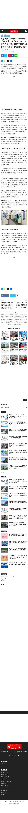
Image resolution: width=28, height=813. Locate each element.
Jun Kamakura (4, 51)
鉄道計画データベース (5, 785)
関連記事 (11, 328)
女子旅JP (3, 794)
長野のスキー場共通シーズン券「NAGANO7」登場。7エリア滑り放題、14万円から (18, 416)
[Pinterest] (9, 55)
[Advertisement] (14, 15)
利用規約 (5, 801)
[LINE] (15, 55)
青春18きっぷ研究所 (5, 776)
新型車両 (8, 36)
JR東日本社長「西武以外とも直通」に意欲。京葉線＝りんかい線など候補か (23, 363)
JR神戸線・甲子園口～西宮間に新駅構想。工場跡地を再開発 (5, 362)
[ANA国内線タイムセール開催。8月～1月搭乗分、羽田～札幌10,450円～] (4, 565)
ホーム (2, 34)
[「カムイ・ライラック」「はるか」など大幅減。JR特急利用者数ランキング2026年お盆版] (5, 345)
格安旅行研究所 (4, 774)
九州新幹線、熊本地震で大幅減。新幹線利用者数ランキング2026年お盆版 (14, 350)
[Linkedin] (12, 55)
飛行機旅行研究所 (5, 779)
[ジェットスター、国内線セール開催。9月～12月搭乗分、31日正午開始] (4, 550)
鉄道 (2, 36)
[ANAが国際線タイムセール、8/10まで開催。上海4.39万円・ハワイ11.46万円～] (4, 543)
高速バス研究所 (4, 783)
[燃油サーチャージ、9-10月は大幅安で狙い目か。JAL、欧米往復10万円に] (4, 431)
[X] (5, 55)
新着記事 (16, 328)
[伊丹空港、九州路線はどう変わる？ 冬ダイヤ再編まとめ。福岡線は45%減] (4, 460)
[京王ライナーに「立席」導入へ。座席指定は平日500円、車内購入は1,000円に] (14, 334)
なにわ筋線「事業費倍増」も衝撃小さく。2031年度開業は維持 (5, 338)
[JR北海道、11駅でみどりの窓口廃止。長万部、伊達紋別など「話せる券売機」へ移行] (14, 358)
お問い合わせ (21, 801)
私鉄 (4, 36)
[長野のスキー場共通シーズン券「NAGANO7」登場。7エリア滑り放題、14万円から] (4, 417)
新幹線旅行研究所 (5, 772)
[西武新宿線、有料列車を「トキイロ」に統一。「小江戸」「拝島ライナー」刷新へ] (23, 345)
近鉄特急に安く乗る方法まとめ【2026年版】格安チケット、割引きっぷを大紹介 (17, 524)
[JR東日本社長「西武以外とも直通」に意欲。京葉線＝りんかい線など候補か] (23, 358)
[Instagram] (12, 756)
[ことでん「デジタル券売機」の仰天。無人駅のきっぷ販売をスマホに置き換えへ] (23, 334)
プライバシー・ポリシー (13, 801)
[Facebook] (2, 55)
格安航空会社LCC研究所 (6, 781)
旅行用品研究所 (4, 790)
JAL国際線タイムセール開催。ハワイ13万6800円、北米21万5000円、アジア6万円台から (18, 557)
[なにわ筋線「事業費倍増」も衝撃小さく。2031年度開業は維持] (5, 334)
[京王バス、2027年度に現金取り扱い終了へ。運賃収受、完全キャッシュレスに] (4, 424)
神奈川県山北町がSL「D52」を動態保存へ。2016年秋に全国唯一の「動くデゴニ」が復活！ (21, 305)
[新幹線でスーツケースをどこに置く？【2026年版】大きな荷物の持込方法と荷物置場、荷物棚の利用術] (4, 517)
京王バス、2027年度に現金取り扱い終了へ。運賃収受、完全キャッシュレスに (18, 423)
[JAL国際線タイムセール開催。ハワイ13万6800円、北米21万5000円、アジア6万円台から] (4, 558)
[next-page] (15, 366)
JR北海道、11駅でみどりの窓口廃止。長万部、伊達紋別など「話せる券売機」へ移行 (14, 363)
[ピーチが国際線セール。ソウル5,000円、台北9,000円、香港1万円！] (4, 536)
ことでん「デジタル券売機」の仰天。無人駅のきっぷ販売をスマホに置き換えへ (23, 339)
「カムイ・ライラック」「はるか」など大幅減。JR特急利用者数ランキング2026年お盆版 (5, 351)
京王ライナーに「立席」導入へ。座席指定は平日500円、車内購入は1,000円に (14, 339)
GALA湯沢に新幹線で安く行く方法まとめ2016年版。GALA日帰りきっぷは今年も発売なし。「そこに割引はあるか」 (7, 305)
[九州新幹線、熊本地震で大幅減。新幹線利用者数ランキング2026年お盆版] (14, 345)
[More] (17, 295)
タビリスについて (5, 763)
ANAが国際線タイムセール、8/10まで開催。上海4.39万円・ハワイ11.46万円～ (18, 543)
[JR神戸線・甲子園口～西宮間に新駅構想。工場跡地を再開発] (5, 358)
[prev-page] (13, 366)
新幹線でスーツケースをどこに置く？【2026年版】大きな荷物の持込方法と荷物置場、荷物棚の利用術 (18, 517)
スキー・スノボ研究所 (5, 788)
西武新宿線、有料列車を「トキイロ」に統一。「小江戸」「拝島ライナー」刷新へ (23, 350)
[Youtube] (18, 756)
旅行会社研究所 (4, 792)
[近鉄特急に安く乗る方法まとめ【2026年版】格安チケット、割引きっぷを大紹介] (4, 525)
